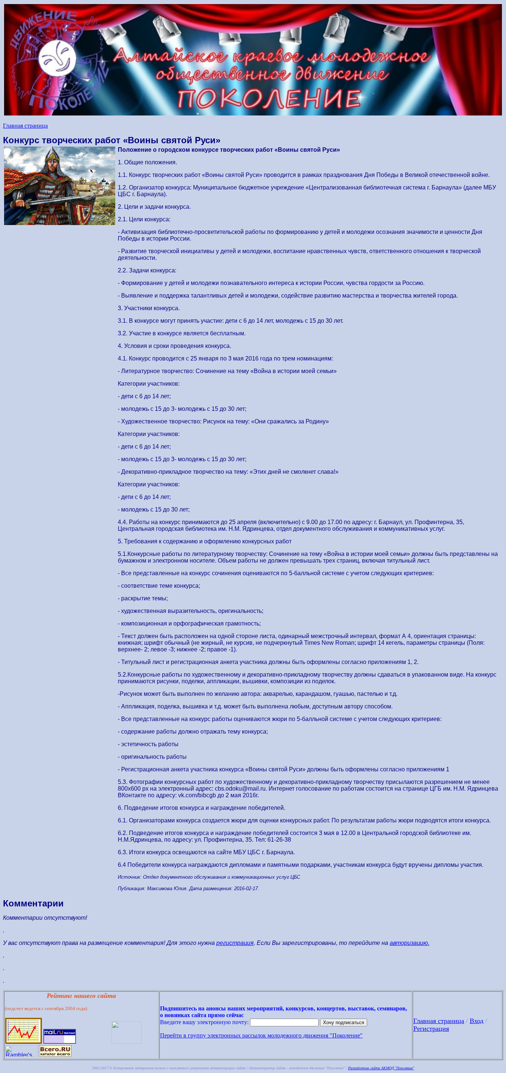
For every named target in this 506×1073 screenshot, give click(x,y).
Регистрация (431, 1028)
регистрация (235, 943)
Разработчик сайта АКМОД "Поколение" (381, 1068)
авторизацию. (409, 943)
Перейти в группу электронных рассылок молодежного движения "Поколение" (261, 1035)
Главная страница (25, 126)
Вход (476, 1021)
